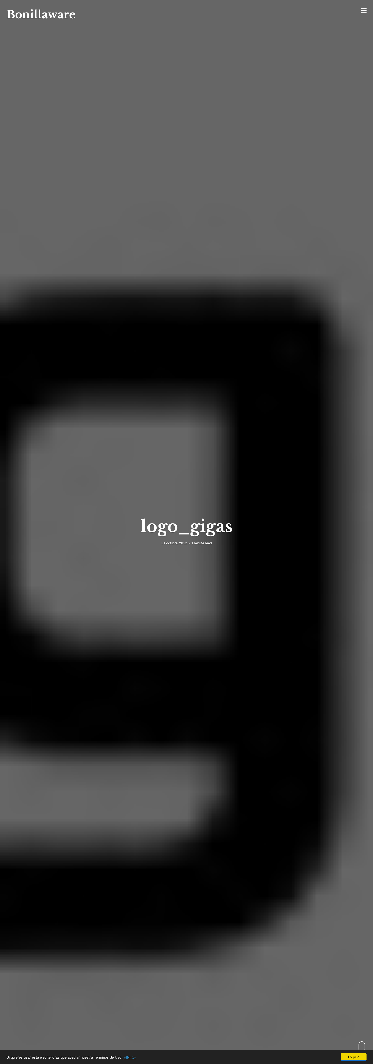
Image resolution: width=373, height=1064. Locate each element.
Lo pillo (353, 1056)
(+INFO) (129, 1057)
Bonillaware (41, 14)
